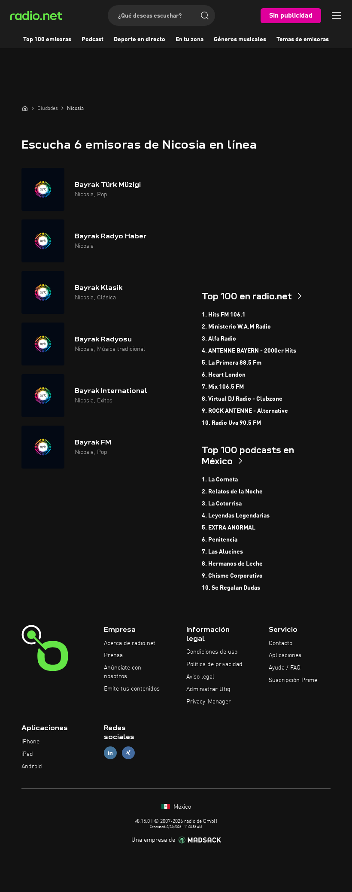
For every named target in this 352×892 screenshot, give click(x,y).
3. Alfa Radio (219, 339)
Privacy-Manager (208, 702)
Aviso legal (200, 677)
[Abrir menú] (336, 15)
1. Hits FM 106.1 (224, 315)
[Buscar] (205, 15)
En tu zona (189, 40)
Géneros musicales (240, 40)
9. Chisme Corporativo (232, 576)
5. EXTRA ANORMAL (228, 528)
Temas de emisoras (302, 40)
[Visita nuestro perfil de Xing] (128, 753)
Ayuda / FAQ (284, 668)
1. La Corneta (220, 480)
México (181, 807)
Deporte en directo (139, 40)
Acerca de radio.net (129, 643)
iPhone (30, 742)
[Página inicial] (24, 108)
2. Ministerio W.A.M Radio (236, 327)
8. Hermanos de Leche (232, 564)
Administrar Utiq (208, 689)
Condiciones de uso (211, 652)
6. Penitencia (219, 540)
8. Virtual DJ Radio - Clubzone (242, 399)
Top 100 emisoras (47, 40)
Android (31, 767)
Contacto (280, 643)
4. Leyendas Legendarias (236, 516)
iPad (27, 754)
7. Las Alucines (222, 552)
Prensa (113, 655)
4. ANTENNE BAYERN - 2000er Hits (249, 351)
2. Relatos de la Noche (232, 492)
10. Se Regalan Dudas (231, 588)
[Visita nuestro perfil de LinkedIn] (110, 753)
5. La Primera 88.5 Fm (231, 363)
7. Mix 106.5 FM (223, 387)
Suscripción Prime (293, 680)
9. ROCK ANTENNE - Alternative (245, 411)
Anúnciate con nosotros (122, 672)
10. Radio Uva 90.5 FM (231, 423)
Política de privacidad (214, 664)
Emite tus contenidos (132, 689)
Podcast (92, 40)
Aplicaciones (285, 655)
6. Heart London (224, 375)
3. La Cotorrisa (222, 504)
